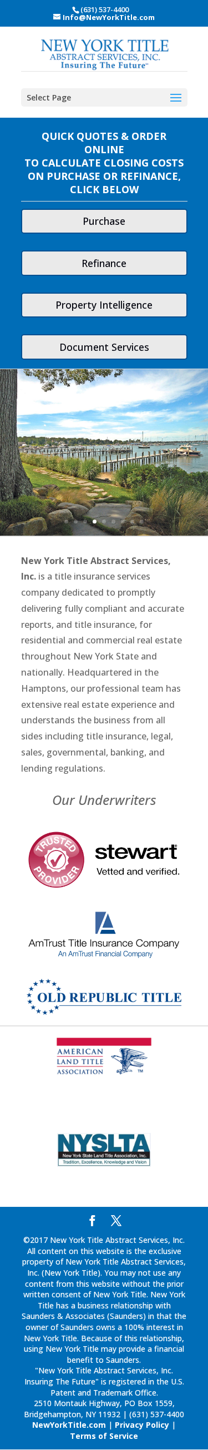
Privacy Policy (142, 1424)
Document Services (104, 347)
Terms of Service (104, 1436)
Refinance (104, 263)
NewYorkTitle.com (69, 1424)
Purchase (104, 221)
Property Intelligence (104, 304)
